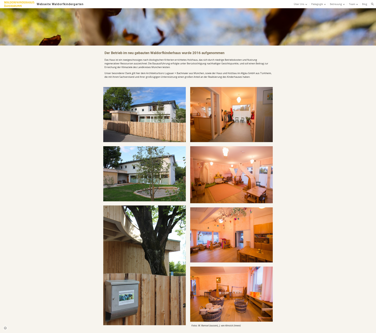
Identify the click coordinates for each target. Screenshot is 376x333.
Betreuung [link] (336, 4)
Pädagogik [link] (317, 4)
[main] (188, 64)
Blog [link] (364, 4)
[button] (372, 4)
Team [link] (352, 4)
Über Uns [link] (299, 4)
